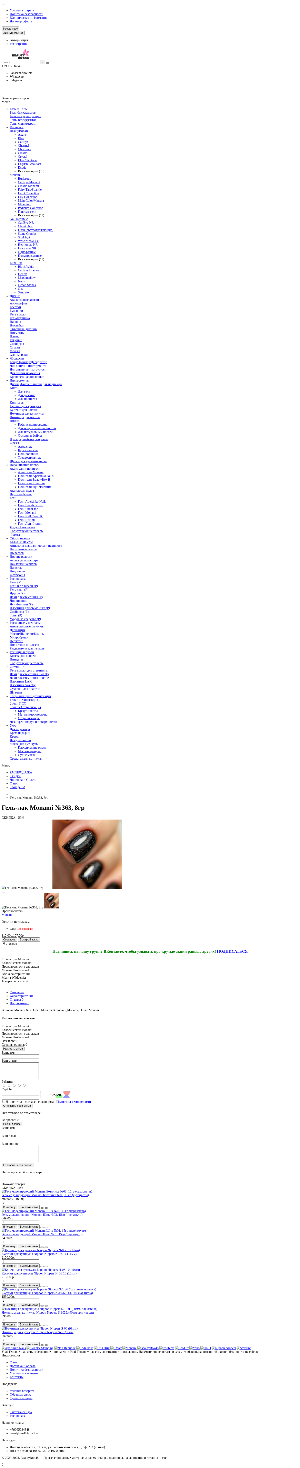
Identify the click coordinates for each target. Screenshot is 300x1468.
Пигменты (17, 332)
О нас (14, 783)
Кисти (14, 387)
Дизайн (15, 296)
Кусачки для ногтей (23, 410)
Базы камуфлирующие (25, 116)
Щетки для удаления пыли (28, 461)
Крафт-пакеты (28, 710)
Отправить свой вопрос (17, 1165)
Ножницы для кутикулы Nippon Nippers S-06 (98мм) (38, 1332)
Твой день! (17, 787)
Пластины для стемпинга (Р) (30, 608)
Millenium (24, 204)
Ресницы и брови (22, 652)
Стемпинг (17, 666)
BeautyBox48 (19, 131)
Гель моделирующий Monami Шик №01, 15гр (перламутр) (42, 1234)
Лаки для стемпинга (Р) (26, 597)
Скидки (15, 776)
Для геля (24, 391)
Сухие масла (27, 755)
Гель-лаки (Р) (19, 589)
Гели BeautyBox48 (30, 505)
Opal (21, 288)
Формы (15, 534)
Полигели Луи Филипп (34, 487)
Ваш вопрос (10, 1143)
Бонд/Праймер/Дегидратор (28, 362)
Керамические (28, 450)
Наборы (15, 321)
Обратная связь (20, 1394)
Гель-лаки (16, 127)
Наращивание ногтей (25, 465)
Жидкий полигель (22, 527)
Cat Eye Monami (29, 182)
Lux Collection (27, 197)
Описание (17, 992)
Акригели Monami (30, 472)
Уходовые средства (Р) (25, 619)
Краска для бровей (23, 655)
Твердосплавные (29, 457)
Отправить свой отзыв (17, 1105)
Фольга (15, 351)
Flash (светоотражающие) (35, 230)
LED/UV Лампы (21, 542)
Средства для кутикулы (26, 758)
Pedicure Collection (30, 208)
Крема (14, 736)
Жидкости (17, 358)
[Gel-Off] (182, 1348)
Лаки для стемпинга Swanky (29, 674)
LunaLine (16, 263)
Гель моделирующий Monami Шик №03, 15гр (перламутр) (42, 1214)
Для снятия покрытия (25, 373)
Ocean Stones (27, 285)
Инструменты (19, 380)
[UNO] (205, 1348)
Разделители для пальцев (27, 648)
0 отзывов (10, 943)
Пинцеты (16, 659)
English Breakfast (29, 164)
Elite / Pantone (27, 160)
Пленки (15, 336)
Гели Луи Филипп (30, 523)
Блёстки (15, 307)
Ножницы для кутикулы (27, 413)
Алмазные (25, 446)
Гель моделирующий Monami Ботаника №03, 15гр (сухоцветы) (45, 1195)
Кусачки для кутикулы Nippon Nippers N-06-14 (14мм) (39, 1254)
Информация (11, 1355)
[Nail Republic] (65, 1348)
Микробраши (19, 637)
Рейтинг (7, 1081)
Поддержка (9, 1384)
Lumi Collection (28, 193)
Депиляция (17, 630)
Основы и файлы (30, 435)
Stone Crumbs (27, 233)
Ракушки (16, 340)
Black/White (26, 266)
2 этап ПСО (18, 703)
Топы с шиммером (23, 123)
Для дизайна (26, 395)
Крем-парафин (20, 733)
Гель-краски (18, 314)
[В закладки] (3, 892)
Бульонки (16, 310)
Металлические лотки (33, 714)
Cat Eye (23, 142)
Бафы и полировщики (33, 424)
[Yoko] (194, 1348)
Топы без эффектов (23, 120)
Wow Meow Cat (28, 241)
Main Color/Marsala (31, 200)
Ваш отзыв (9, 1060)
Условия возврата (22, 10)
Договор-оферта (21, 21)
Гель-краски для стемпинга (29, 670)
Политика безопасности (26, 14)
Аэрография (18, 303)
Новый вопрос (12, 1123)
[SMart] (116, 1348)
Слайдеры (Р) (19, 611)
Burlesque (24, 178)
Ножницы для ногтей (25, 417)
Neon (21, 281)
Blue (21, 138)
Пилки (14, 421)
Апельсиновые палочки (26, 626)
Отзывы (16, 999)
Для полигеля (27, 398)
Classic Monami (28, 186)
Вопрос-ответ (19, 1003)
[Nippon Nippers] (224, 1348)
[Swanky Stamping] (40, 1348)
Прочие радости (21, 556)
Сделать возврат (21, 1398)
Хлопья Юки (19, 354)
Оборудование (20, 538)
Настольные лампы (23, 549)
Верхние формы (21, 494)
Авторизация (19, 40)
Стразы (15, 347)
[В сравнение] (46, 1208)
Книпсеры (17, 402)
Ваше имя (8, 1052)
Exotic (22, 167)
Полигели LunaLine (31, 483)
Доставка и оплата (23, 1366)
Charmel (23, 145)
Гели (13, 498)
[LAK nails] (84, 1348)
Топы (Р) (16, 615)
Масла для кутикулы (24, 744)
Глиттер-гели (27, 211)
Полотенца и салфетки (25, 644)
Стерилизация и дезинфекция (30, 696)
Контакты (16, 1377)
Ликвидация (18, 600)
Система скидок (21, 1412)
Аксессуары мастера (24, 560)
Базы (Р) (15, 582)
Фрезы (14, 443)
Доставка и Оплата (23, 779)
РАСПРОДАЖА (21, 772)
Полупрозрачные (30, 255)
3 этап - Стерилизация (25, 707)
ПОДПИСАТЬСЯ (232, 951)
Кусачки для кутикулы (25, 406)
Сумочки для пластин (25, 688)
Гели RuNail (26, 520)
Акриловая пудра (22, 490)
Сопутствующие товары (26, 531)
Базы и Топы (19, 109)
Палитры (16, 567)
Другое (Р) (17, 593)
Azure (22, 134)
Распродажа (18, 578)
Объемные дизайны (23, 329)
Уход (13, 725)
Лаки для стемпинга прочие (29, 677)
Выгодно (8, 1405)
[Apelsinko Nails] (14, 1348)
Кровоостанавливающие (27, 376)
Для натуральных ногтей (35, 432)
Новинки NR (27, 248)
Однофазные (27, 252)
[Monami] (129, 1348)
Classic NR (25, 226)
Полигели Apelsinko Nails (35, 476)
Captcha (7, 1089)
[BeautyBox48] (148, 1348)
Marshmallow (27, 277)
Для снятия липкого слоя (27, 369)
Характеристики (21, 996)
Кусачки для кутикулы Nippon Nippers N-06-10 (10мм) (39, 1273)
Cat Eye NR (26, 222)
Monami (15, 175)
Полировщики (28, 454)
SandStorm (25, 292)
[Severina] (244, 1348)
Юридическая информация (28, 17)
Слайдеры (17, 343)
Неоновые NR (28, 244)
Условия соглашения (24, 1373)
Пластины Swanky (23, 685)
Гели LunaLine (28, 509)
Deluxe (22, 274)
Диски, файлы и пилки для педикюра (36, 384)
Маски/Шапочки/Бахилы (27, 633)
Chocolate (24, 149)
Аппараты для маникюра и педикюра (36, 545)
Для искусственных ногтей (37, 428)
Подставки (17, 571)
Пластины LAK (21, 681)
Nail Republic (19, 219)
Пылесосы (17, 553)
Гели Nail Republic (30, 516)
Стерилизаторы (29, 718)
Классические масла (32, 747)
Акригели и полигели (25, 468)
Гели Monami (27, 512)
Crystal (22, 156)
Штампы (16, 692)
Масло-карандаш (29, 751)
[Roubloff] (166, 1348)
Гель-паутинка (20, 318)
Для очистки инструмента (28, 365)
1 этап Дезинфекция (24, 699)
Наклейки (17, 325)
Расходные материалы (25, 622)
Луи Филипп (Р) (21, 604)
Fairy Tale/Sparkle (30, 189)
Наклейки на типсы (23, 564)
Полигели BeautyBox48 (34, 479)
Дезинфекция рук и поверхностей (33, 721)
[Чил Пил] (102, 1348)
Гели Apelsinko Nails (32, 501)
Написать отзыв (13, 1048)
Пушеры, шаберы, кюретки (29, 439)
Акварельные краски (24, 299)
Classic (22, 153)
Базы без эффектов (23, 112)
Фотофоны (17, 575)
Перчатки (16, 641)
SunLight (24, 237)
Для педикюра (20, 729)
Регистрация (18, 43)
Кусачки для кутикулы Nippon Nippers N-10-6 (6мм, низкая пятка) (47, 1293)
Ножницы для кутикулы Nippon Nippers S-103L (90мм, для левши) (48, 1312)
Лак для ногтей (20, 740)
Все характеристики (16, 974)
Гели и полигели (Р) (24, 586)
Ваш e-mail (9, 1135)
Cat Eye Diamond (29, 270)
